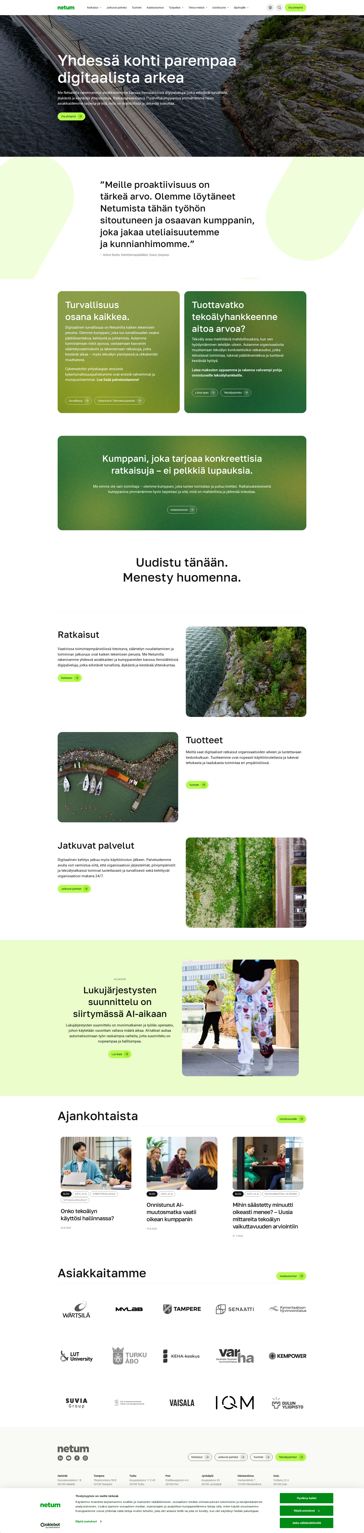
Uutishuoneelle (288, 1119)
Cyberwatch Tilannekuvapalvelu (116, 400)
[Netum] (66, 7)
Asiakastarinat (155, 7)
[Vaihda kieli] (270, 7)
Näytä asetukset (86, 1521)
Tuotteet (137, 7)
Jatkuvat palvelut (116, 7)
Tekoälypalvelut (233, 392)
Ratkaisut (66, 677)
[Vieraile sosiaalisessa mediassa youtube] (68, 1458)
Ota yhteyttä (295, 7)
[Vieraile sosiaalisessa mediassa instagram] (85, 1458)
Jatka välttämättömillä (306, 1522)
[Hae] (279, 7)
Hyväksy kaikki (306, 1498)
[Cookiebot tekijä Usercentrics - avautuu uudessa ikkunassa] (50, 1525)
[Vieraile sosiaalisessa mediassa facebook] (77, 1458)
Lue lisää (117, 1054)
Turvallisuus (75, 400)
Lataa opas (202, 392)
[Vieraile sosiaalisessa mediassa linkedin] (60, 1458)
